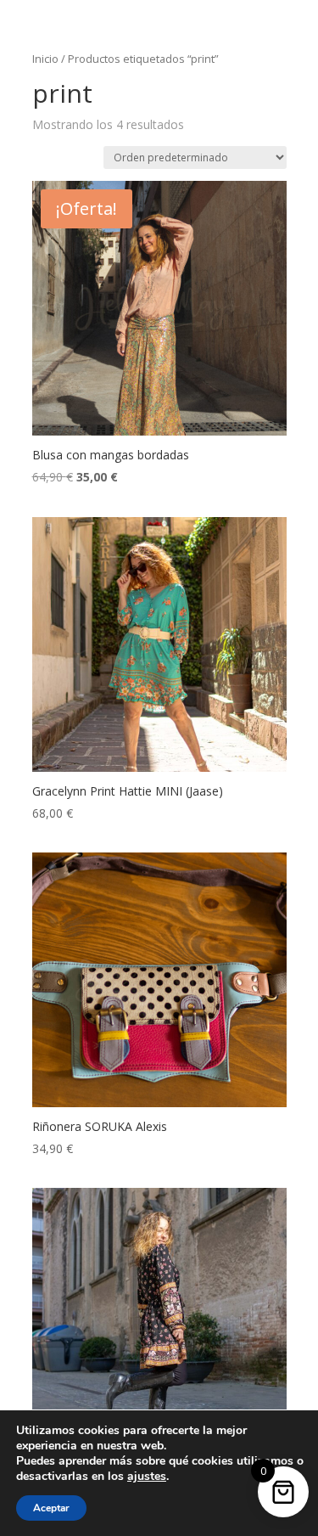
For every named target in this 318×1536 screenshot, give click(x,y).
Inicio (45, 58)
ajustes (146, 1476)
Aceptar (51, 1508)
